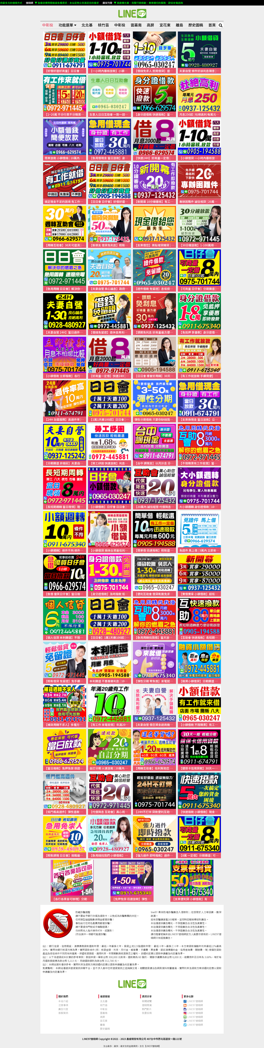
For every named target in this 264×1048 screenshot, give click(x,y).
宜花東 (165, 25)
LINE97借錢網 (195, 1001)
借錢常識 (147, 1005)
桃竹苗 (103, 25)
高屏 (150, 25)
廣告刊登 (63, 1009)
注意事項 (63, 1005)
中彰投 (47, 25)
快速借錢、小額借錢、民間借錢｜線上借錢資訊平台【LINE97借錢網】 (132, 13)
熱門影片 (147, 1009)
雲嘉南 (136, 25)
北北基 (87, 25)
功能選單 (66, 25)
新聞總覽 (147, 1001)
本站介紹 (63, 1001)
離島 (179, 25)
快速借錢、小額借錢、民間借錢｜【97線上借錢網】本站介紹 (132, 983)
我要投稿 (147, 1013)
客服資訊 (63, 1013)
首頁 (212, 25)
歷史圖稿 (195, 25)
